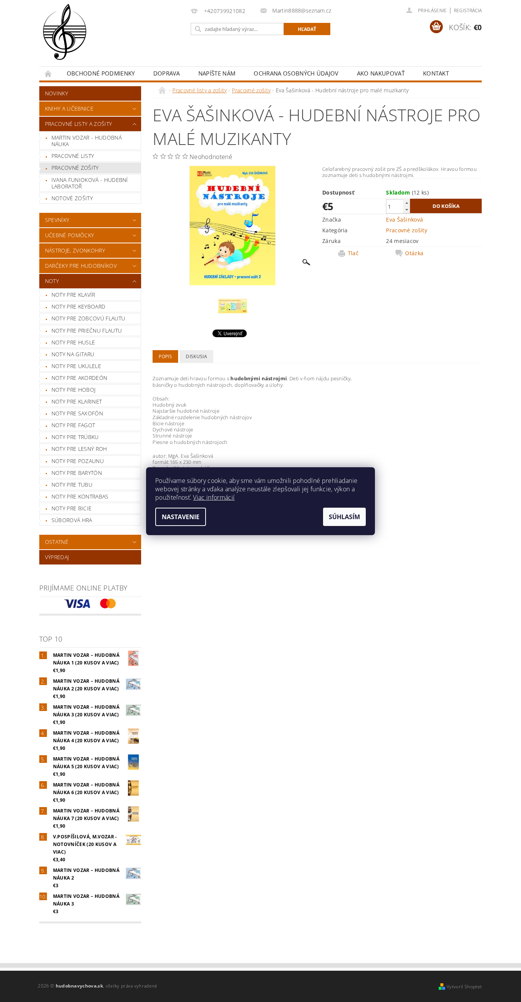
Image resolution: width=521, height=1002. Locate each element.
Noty (52, 281)
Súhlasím (344, 517)
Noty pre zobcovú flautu (88, 318)
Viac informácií (214, 497)
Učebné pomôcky (69, 235)
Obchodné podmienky (101, 73)
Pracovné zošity (75, 167)
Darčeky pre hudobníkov (81, 265)
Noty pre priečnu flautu (86, 330)
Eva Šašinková (404, 219)
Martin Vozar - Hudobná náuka (86, 141)
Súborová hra (71, 520)
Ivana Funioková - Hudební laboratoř (89, 183)
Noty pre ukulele (76, 366)
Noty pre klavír (73, 294)
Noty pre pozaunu (77, 461)
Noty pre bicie (71, 508)
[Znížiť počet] (406, 209)
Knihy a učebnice (69, 108)
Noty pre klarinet (76, 401)
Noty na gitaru (72, 354)
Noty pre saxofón (77, 413)
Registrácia (468, 10)
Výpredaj (57, 557)
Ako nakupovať (381, 73)
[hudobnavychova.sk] (64, 37)
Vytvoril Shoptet (464, 986)
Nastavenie (180, 517)
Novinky (56, 93)
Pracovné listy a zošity (78, 123)
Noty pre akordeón (79, 377)
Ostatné (56, 541)
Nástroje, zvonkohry (75, 250)
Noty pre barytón (76, 472)
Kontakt (436, 73)
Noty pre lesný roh (79, 448)
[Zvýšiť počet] (406, 202)
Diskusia (196, 356)
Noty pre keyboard (78, 306)
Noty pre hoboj (73, 389)
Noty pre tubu (71, 484)
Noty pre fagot (73, 425)
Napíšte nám (217, 73)
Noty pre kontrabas (80, 496)
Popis (165, 356)
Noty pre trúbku (75, 437)
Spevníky (57, 220)
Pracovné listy (72, 155)
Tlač (353, 253)
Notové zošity (72, 198)
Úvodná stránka (48, 73)
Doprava (166, 73)
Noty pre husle (73, 342)
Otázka (414, 253)
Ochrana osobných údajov (296, 73)
